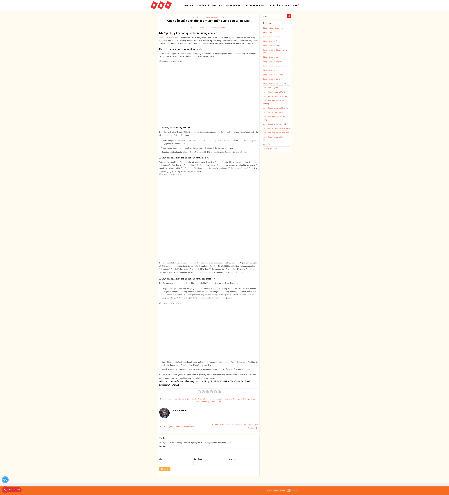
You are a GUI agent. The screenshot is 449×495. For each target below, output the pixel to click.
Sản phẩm (217, 5)
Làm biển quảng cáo (255, 5)
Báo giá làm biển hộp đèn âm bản (275, 66)
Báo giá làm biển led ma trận (273, 70)
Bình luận (163, 446)
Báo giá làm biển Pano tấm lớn (274, 83)
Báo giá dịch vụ (232, 5)
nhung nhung (221, 27)
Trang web (231, 459)
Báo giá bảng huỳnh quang (273, 28)
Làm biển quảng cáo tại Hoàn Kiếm (276, 128)
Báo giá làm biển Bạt (271, 41)
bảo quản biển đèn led (229, 399)
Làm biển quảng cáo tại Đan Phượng (273, 102)
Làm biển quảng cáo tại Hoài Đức (275, 124)
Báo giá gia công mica (271, 37)
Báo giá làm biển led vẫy (272, 79)
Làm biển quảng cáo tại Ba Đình (204, 17)
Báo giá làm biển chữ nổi (272, 45)
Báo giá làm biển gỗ (270, 57)
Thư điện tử (198, 459)
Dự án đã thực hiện (279, 5)
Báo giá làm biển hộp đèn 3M (274, 62)
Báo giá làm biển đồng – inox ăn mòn (275, 51)
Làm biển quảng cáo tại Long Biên (276, 133)
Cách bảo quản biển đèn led (210, 402)
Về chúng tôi (202, 5)
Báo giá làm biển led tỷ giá (273, 75)
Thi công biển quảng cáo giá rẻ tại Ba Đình (179, 427)
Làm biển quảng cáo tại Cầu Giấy (275, 96)
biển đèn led (243, 399)
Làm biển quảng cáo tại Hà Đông (275, 112)
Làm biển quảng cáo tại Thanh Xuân (274, 138)
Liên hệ (295, 5)
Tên (161, 459)
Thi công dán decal (270, 149)
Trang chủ (188, 5)
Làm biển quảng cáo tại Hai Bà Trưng (274, 118)
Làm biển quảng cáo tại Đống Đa (275, 108)
